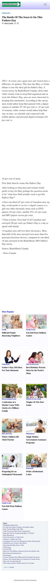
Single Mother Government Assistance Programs (36, 440)
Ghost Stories (7, 555)
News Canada (8, 23)
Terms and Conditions (31, 580)
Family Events (31, 330)
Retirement (29, 468)
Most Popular (8, 312)
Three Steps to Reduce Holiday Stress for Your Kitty (18, 563)
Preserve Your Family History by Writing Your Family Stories (21, 559)
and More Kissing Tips (32, 541)
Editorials (5, 13)
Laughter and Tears (15, 539)
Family (4, 330)
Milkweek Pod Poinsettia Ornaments (28, 557)
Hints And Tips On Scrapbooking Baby (15, 533)
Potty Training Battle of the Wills (13, 529)
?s (27, 533)
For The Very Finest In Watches (12, 527)
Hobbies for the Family (33, 399)
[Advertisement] (25, 52)
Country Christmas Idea (10, 557)
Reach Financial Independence (12, 553)
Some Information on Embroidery (13, 537)
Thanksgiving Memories (10, 525)
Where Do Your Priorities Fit (11, 561)
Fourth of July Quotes (20, 543)
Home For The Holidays (10, 551)
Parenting (5, 468)
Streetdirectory (21, 580)
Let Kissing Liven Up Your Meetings (14, 541)
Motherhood (30, 434)
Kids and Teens (7, 434)
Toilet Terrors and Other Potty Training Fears (16, 531)
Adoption (6, 539)
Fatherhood (6, 364)
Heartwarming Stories (9, 399)
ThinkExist (6, 543)
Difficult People (8, 333)
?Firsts (31, 533)
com (11, 543)
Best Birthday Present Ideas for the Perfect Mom (35, 370)
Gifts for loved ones (32, 364)
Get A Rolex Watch (28, 527)
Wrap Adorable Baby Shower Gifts (13, 545)
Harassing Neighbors (11, 336)
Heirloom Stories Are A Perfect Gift (28, 551)
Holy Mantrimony (8, 535)
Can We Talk (7, 549)
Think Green (7, 547)
